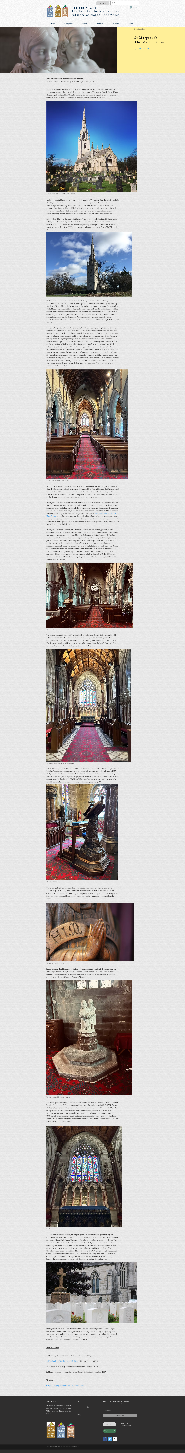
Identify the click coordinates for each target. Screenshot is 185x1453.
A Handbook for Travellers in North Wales (62, 1361)
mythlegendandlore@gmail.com (85, 1407)
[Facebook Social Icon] (105, 1439)
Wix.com (76, 1446)
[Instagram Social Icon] (115, 1439)
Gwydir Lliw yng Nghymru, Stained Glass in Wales (65, 1385)
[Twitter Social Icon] (110, 1439)
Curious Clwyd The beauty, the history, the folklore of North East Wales (96, 11)
